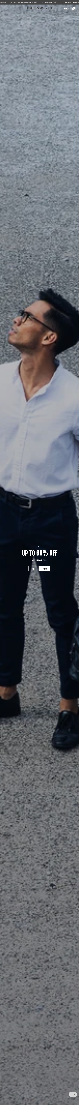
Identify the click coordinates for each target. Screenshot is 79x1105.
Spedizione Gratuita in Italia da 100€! (50, 2)
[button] (33, 568)
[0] (72, 9)
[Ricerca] (69, 9)
